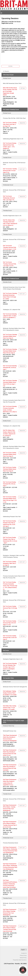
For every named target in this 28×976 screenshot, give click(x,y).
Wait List (22, 169)
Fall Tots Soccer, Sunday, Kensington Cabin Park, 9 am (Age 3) (9, 563)
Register (22, 123)
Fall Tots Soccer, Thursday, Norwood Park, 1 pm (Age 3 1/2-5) (9, 264)
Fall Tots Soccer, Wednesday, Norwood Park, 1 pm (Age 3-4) (9, 198)
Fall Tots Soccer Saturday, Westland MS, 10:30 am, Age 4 (10, 367)
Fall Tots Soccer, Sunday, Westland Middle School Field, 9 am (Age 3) (9, 469)
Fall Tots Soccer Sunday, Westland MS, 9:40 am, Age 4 (9, 483)
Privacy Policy (23, 955)
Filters (10, 66)
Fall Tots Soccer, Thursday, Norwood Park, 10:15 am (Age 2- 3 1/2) (9, 247)
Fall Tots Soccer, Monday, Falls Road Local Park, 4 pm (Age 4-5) (10, 124)
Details (23, 88)
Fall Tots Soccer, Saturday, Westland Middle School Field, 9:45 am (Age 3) (10, 351)
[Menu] (2, 13)
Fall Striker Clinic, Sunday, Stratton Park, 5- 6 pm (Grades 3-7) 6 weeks (9, 707)
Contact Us (24, 953)
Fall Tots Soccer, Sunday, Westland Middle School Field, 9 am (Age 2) (9, 454)
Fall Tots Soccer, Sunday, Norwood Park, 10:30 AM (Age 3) (10, 637)
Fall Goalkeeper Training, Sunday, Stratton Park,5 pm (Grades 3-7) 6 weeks (10, 693)
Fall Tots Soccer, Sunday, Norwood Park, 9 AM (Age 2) (10, 608)
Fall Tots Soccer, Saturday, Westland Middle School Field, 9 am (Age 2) (10, 336)
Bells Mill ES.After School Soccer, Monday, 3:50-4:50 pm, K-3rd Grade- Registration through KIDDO (10, 91)
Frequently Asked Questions (20, 960)
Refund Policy (23, 957)
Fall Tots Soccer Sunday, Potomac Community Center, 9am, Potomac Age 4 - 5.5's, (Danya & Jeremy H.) (10, 585)
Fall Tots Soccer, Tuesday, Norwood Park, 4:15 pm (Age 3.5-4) (10, 170)
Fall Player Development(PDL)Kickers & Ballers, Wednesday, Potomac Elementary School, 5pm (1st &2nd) (10, 883)
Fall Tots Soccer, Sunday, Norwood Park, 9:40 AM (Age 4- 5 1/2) (9, 622)
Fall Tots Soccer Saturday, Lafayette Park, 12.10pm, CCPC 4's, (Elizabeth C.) (10, 315)
